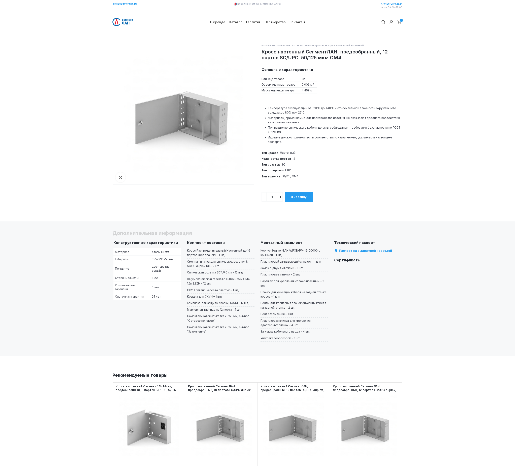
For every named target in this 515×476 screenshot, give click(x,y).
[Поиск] (383, 22)
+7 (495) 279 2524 (392, 3)
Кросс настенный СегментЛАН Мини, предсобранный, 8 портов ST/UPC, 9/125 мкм (146, 390)
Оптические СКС (286, 45)
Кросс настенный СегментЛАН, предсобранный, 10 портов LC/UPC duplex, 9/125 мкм (219, 390)
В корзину (299, 197)
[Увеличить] (120, 177)
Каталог (266, 45)
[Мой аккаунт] (391, 22)
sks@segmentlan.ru (124, 3)
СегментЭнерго (270, 3)
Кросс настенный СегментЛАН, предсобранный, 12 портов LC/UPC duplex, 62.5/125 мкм (292, 390)
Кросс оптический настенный (346, 45)
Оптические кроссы (312, 45)
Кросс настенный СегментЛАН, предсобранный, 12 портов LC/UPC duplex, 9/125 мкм (364, 390)
